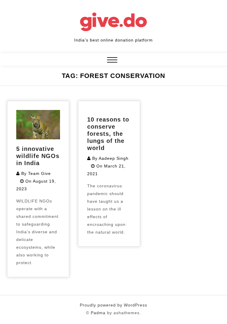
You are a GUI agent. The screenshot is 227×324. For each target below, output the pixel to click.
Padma (98, 312)
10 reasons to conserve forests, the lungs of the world (108, 133)
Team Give (39, 173)
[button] (112, 60)
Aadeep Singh (114, 158)
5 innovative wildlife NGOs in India (37, 156)
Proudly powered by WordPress (113, 305)
